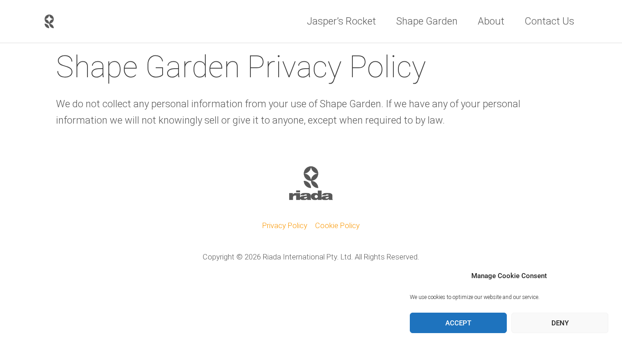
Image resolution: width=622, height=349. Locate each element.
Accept (458, 323)
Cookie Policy (337, 225)
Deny (560, 323)
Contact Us (549, 21)
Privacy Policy (284, 225)
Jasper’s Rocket (341, 21)
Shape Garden (427, 21)
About (491, 21)
